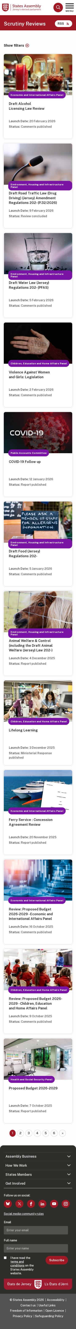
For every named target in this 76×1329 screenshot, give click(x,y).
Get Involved (15, 1183)
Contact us (28, 1305)
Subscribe (56, 1260)
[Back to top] (70, 1324)
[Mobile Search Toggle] (58, 7)
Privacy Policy (22, 1316)
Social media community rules (24, 1213)
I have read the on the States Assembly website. (22, 1265)
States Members (18, 1175)
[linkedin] (42, 1204)
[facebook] (31, 1204)
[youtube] (54, 1204)
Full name (10, 1240)
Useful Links (47, 1305)
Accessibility (55, 1300)
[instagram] (66, 1204)
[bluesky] (8, 1204)
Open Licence (54, 1310)
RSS (61, 23)
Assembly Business (21, 1156)
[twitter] (19, 1204)
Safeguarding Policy (49, 1316)
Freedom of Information (26, 1310)
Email (7, 1222)
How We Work (16, 1166)
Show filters (14, 45)
